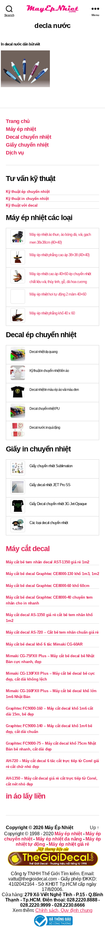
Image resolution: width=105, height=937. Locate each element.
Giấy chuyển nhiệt (27, 145)
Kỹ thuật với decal (22, 205)
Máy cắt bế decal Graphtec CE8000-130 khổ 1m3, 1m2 (52, 574)
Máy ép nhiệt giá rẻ (69, 844)
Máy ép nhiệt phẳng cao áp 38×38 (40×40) (59, 255)
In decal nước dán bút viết (20, 44)
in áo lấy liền (25, 796)
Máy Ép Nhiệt (59, 827)
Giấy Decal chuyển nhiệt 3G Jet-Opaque (58, 504)
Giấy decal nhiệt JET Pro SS (49, 485)
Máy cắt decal (28, 548)
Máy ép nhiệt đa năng (59, 838)
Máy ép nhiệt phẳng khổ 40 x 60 (52, 313)
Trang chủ (18, 121)
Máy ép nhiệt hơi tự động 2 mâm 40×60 (57, 294)
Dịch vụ (15, 153)
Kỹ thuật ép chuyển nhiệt (27, 191)
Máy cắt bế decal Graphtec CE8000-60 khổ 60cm (47, 585)
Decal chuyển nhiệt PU (44, 409)
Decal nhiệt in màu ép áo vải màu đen (54, 390)
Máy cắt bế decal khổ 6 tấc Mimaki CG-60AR (44, 644)
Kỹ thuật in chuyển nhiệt (27, 198)
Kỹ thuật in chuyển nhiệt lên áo (49, 371)
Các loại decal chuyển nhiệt (48, 523)
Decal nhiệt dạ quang (43, 352)
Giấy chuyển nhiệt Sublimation (50, 466)
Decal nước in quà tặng (44, 428)
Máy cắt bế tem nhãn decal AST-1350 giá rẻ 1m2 (47, 562)
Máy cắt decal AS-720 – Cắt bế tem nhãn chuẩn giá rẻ (52, 632)
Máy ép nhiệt (21, 129)
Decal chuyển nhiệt (28, 137)
